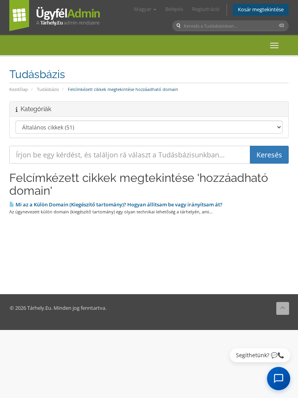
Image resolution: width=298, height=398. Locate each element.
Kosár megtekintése (261, 9)
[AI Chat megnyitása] (278, 378)
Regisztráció (206, 9)
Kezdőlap (18, 89)
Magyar (143, 9)
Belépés (174, 9)
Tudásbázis (48, 89)
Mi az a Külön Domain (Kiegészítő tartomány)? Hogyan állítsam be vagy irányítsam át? (118, 204)
